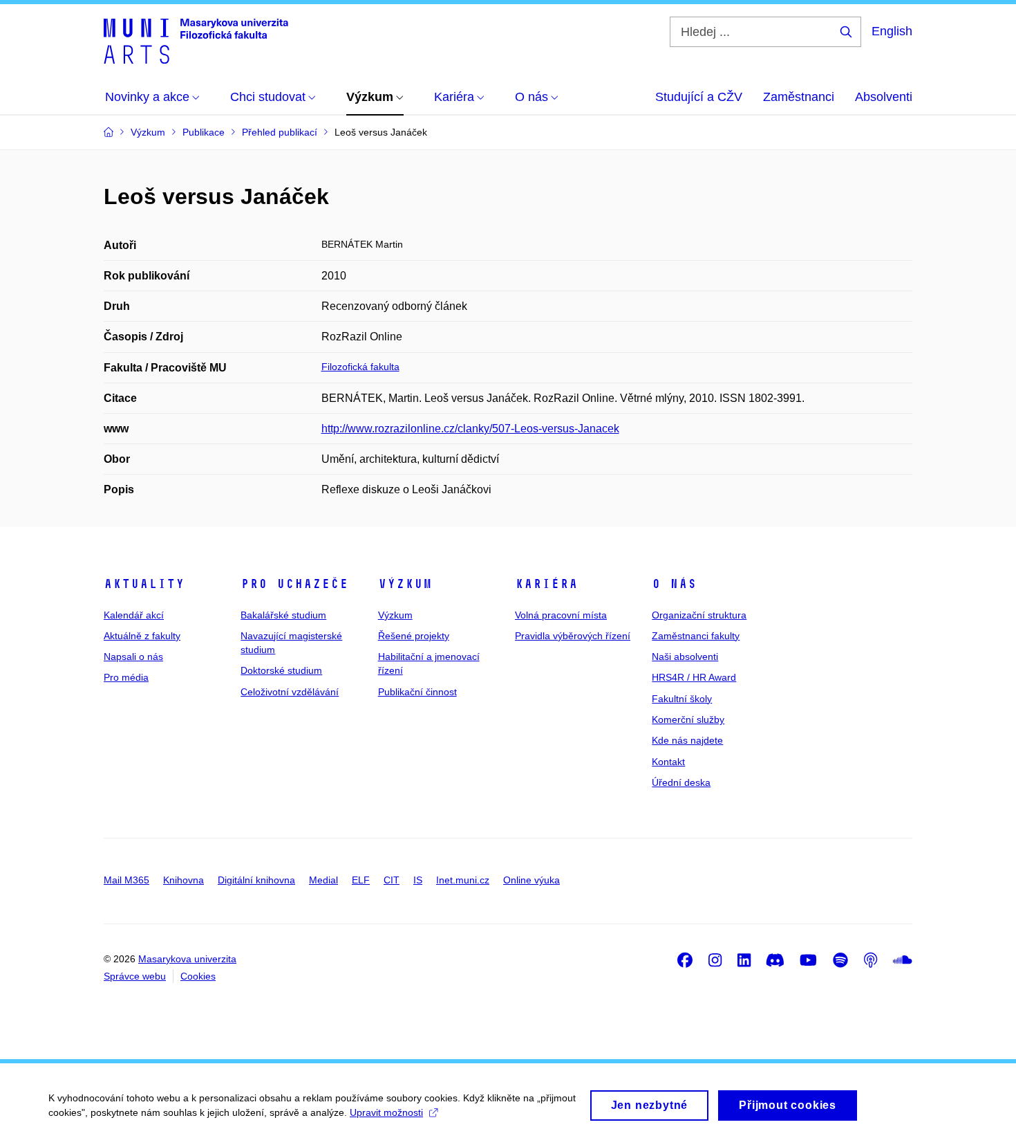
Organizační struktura (699, 615)
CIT (391, 880)
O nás (674, 583)
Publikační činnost (417, 691)
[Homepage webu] (196, 40)
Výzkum (405, 583)
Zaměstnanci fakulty (696, 635)
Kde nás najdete (687, 740)
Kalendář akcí (134, 615)
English (892, 31)
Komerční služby (688, 719)
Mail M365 (126, 880)
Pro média (126, 677)
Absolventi (883, 97)
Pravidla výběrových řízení (572, 635)
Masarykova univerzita (187, 958)
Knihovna (183, 880)
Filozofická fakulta (360, 366)
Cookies (198, 976)
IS (417, 880)
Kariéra (546, 583)
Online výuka (531, 880)
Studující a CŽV (698, 97)
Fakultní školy (682, 698)
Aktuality (144, 583)
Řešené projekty (413, 635)
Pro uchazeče (294, 583)
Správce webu (135, 976)
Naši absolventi (685, 656)
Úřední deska (681, 782)
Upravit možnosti (386, 1112)
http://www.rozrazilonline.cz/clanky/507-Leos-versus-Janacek (470, 428)
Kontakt (668, 761)
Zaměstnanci (798, 97)
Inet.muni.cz (462, 880)
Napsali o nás (133, 656)
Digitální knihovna (256, 880)
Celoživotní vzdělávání (290, 691)
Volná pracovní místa (561, 615)
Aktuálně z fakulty (142, 635)
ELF (361, 880)
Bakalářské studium (283, 615)
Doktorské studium (281, 670)
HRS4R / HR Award (694, 677)
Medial (323, 880)
